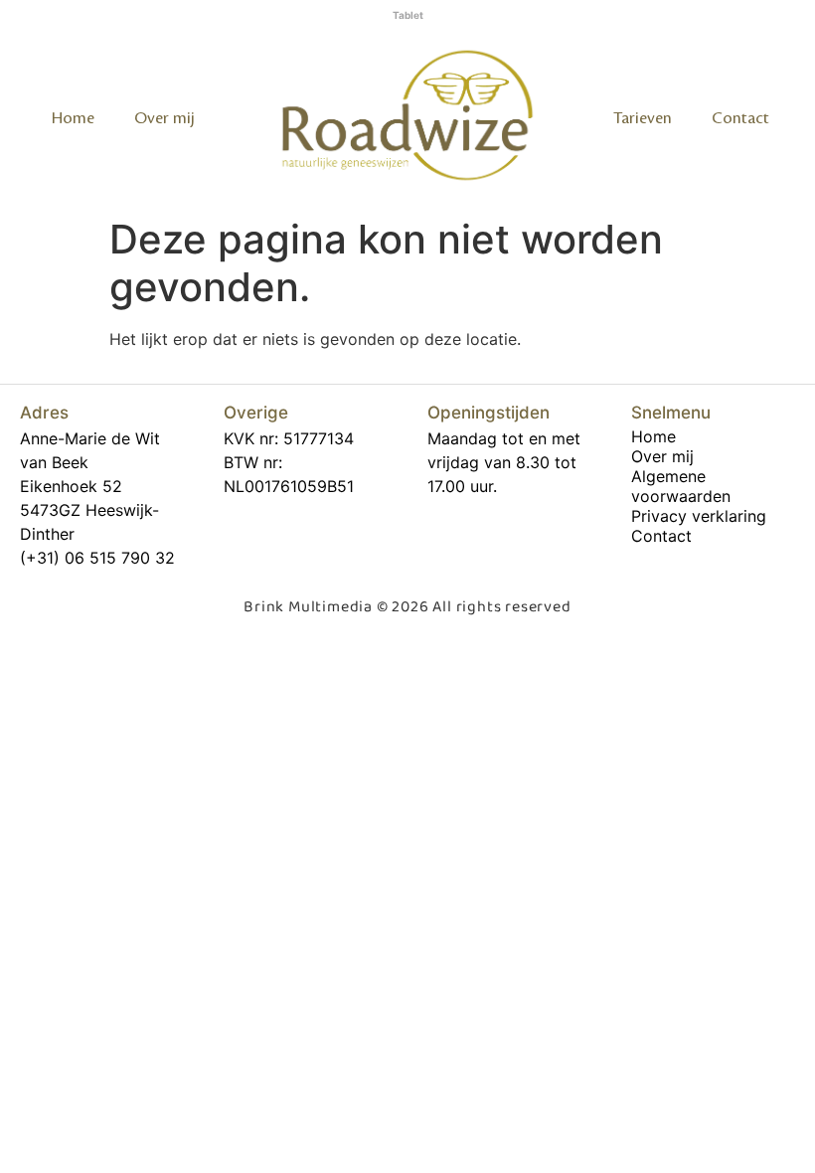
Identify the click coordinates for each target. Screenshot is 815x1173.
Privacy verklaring (698, 516)
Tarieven (642, 118)
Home (73, 118)
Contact (740, 118)
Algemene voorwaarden (681, 486)
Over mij (164, 118)
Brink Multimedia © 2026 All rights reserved (407, 607)
